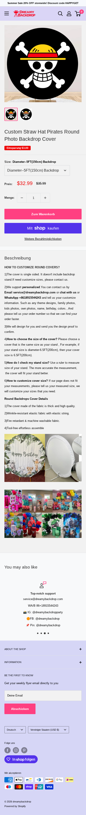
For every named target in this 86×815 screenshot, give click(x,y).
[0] (78, 13)
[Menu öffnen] (6, 13)
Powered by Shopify (15, 806)
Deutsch (11, 729)
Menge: (9, 197)
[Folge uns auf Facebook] (7, 750)
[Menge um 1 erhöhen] (45, 197)
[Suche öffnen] (60, 13)
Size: (30, 161)
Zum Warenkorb (43, 214)
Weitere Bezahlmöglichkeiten (43, 239)
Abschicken (20, 709)
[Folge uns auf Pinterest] (24, 750)
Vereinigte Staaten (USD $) (44, 729)
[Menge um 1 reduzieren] (21, 197)
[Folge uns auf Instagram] (16, 750)
